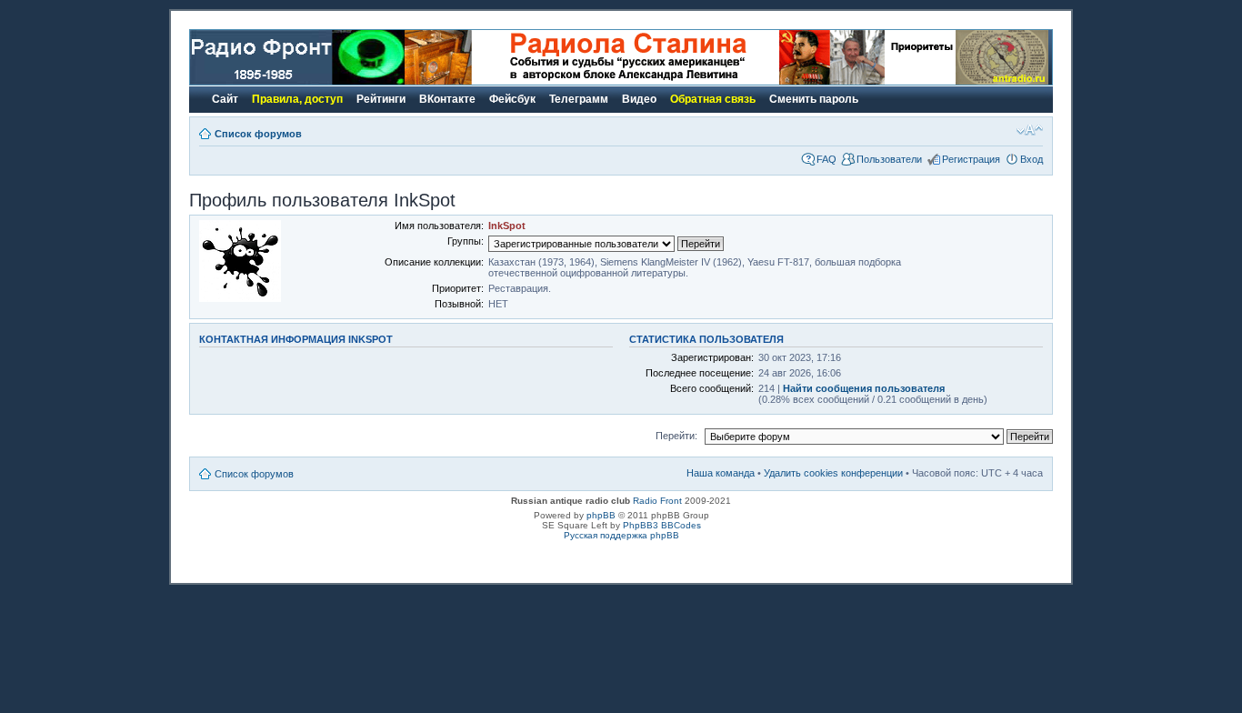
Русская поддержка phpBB (621, 535)
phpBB (601, 515)
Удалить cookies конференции (833, 472)
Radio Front (657, 501)
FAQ (826, 159)
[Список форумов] (297, 81)
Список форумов (258, 133)
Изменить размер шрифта (1030, 130)
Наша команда (720, 472)
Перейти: (676, 435)
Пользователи (889, 159)
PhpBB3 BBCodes (662, 525)
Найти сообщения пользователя (864, 388)
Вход (1031, 159)
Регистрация (971, 159)
